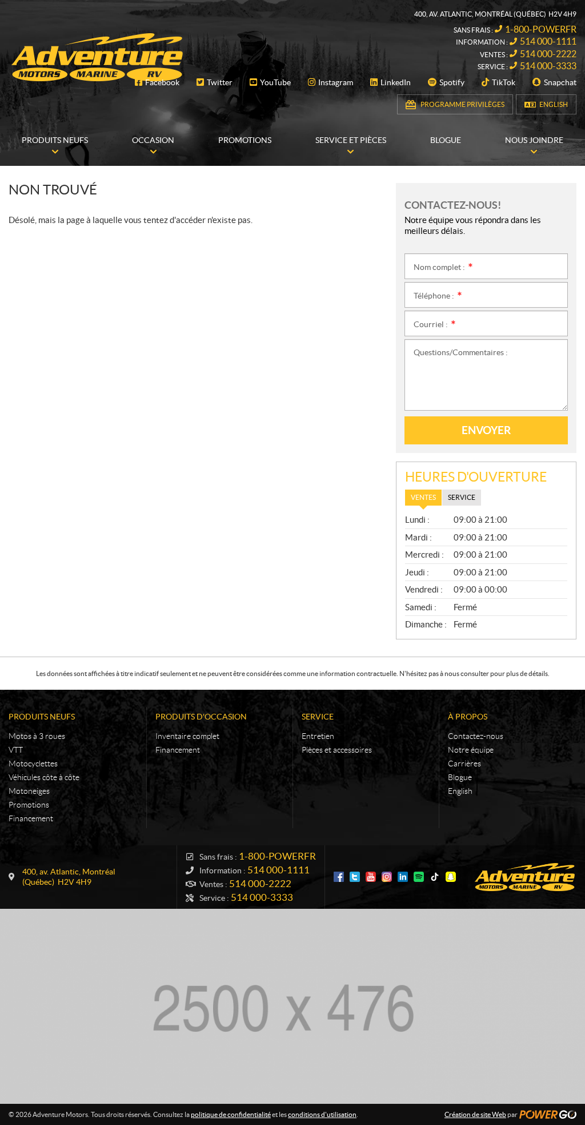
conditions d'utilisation (322, 1114)
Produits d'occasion (201, 716)
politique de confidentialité (231, 1114)
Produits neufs (42, 716)
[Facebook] (339, 877)
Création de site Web (475, 1114)
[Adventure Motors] (97, 57)
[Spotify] (419, 877)
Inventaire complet (187, 736)
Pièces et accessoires (337, 749)
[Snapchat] (451, 877)
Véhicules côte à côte (44, 777)
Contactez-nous (475, 736)
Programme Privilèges (462, 104)
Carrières (464, 763)
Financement (31, 818)
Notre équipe (471, 749)
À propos (467, 716)
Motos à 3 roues (37, 736)
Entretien (318, 736)
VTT (16, 749)
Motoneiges (29, 791)
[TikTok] (435, 877)
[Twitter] (355, 877)
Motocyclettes (33, 763)
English (553, 104)
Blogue (460, 777)
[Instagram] (387, 877)
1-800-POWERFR (540, 29)
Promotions (29, 804)
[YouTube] (371, 877)
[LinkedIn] (403, 877)
